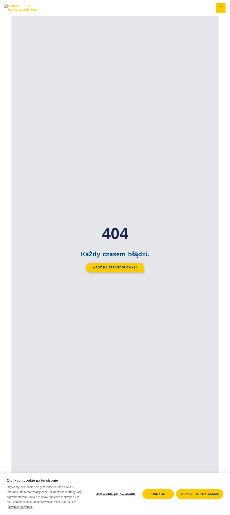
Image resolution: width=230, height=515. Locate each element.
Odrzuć (158, 494)
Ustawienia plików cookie (116, 494)
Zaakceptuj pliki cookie (200, 493)
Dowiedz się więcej (20, 506)
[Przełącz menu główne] (221, 8)
